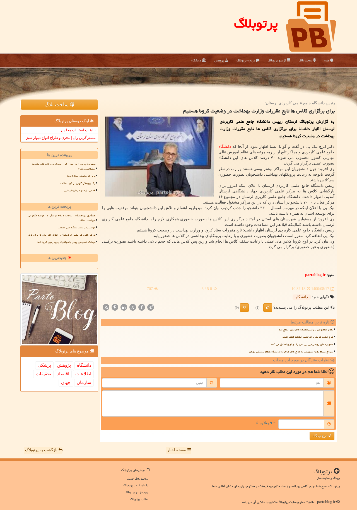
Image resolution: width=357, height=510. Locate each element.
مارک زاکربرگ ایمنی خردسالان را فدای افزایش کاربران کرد (61, 235)
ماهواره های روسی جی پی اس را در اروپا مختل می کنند (301, 344)
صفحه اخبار (177, 450)
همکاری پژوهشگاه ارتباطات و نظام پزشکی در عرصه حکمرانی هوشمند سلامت (61, 218)
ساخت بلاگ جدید (137, 479)
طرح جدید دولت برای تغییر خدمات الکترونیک (308, 337)
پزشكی (44, 365)
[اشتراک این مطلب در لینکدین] (124, 307)
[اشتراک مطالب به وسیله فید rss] (106, 307)
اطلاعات (83, 373)
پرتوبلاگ (256, 23)
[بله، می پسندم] (267, 307)
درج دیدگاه (320, 436)
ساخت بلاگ (306, 60)
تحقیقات (43, 373)
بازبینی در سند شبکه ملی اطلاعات (76, 227)
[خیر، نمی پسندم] (244, 307)
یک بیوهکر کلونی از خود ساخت (78, 183)
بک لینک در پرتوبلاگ (135, 485)
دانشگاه (196, 60)
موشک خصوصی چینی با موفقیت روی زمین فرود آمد (66, 242)
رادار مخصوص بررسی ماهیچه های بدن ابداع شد (306, 329)
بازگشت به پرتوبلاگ (42, 450)
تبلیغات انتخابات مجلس (78, 130)
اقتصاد (63, 373)
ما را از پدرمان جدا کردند (81, 176)
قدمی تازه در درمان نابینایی (79, 190)
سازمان (84, 382)
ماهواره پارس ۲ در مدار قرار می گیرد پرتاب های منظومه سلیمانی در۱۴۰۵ (63, 166)
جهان (66, 382)
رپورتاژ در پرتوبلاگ (136, 492)
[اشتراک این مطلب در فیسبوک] (142, 307)
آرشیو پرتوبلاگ (277, 60)
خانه (327, 60)
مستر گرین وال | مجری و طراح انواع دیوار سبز (61, 138)
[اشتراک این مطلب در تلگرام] (151, 307)
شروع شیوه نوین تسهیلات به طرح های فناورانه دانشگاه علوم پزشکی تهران (291, 351)
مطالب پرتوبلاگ (139, 499)
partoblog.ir (315, 275)
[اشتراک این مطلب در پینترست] (115, 307)
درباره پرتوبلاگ (246, 60)
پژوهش (219, 60)
